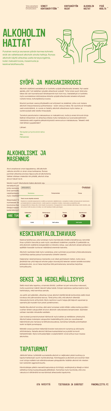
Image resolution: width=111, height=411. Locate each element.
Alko (21, 134)
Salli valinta (55, 222)
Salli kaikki (79, 222)
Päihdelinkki (24, 137)
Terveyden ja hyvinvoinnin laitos (32, 132)
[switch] (46, 216)
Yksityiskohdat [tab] (55, 193)
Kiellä (32, 222)
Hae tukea (14, 215)
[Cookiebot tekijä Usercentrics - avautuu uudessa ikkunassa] (83, 188)
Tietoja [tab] (80, 193)
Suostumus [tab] (31, 193)
